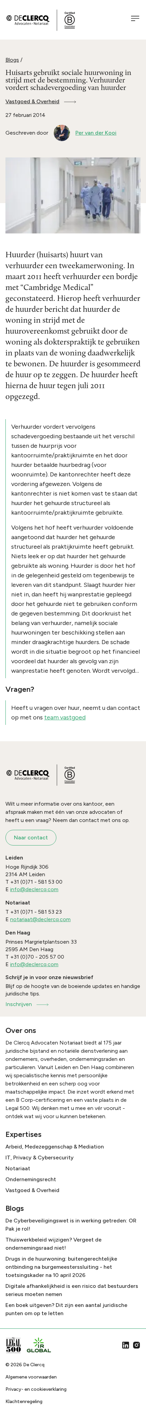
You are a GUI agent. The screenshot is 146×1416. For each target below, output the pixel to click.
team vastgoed (65, 717)
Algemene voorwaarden (31, 1377)
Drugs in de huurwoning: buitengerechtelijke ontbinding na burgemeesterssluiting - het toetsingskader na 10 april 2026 (61, 1266)
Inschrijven (18, 1004)
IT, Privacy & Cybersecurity (39, 1157)
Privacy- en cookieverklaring (36, 1389)
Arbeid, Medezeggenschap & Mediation (54, 1146)
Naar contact (31, 837)
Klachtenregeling (23, 1401)
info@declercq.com (34, 889)
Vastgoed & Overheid (32, 101)
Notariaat (17, 1168)
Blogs (12, 60)
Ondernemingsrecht (30, 1179)
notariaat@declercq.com (40, 919)
